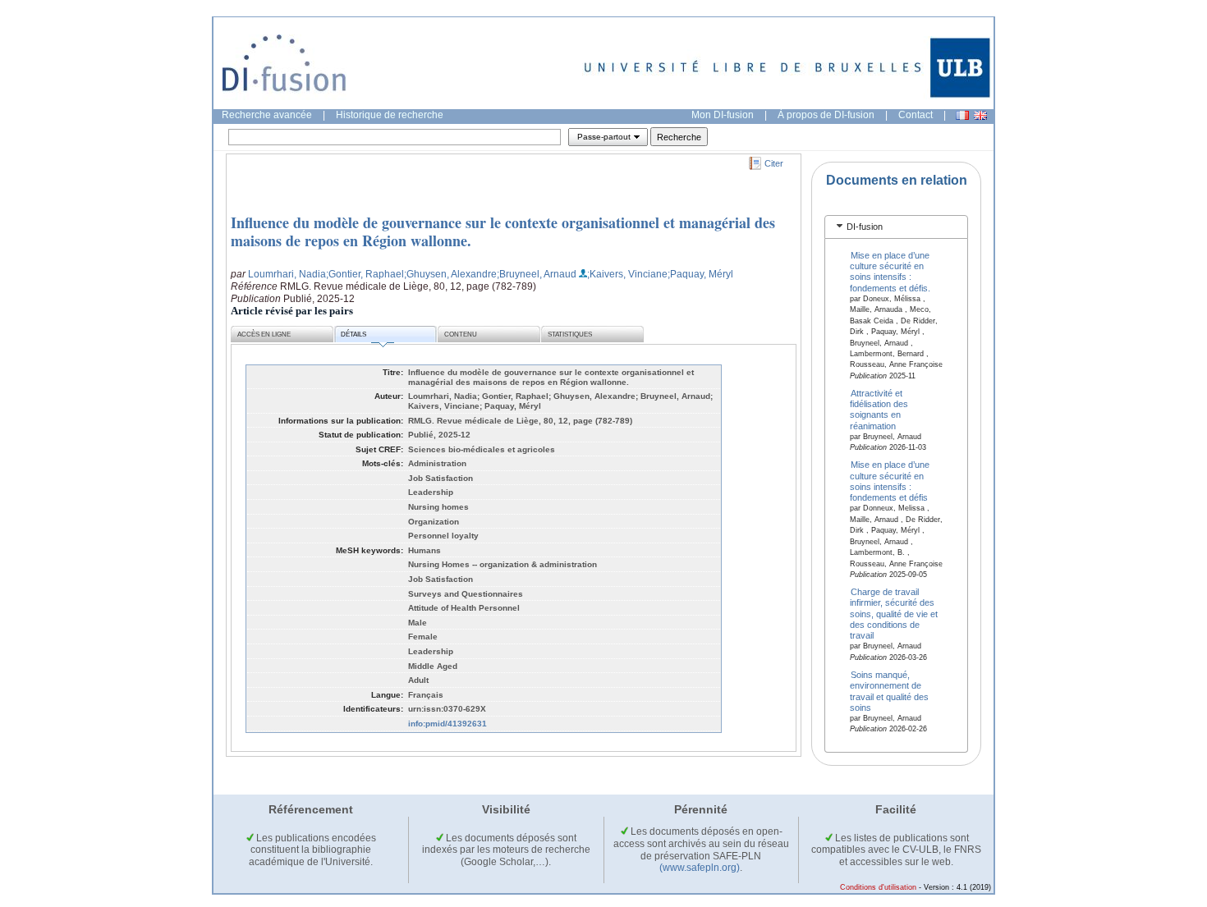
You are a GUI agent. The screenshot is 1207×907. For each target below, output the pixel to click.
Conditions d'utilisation (878, 887)
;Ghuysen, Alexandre (450, 274)
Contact (915, 115)
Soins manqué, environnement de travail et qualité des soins (889, 690)
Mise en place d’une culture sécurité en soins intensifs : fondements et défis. (890, 271)
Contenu (460, 334)
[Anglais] (980, 115)
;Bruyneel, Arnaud (536, 274)
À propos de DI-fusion (826, 115)
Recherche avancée (267, 115)
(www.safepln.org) (699, 867)
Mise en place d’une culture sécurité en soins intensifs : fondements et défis (890, 481)
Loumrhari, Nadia (287, 274)
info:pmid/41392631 (447, 723)
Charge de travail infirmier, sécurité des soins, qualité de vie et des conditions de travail (894, 613)
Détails (353, 334)
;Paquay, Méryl (700, 274)
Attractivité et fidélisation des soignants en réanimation (879, 408)
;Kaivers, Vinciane (627, 274)
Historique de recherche (389, 115)
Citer (773, 163)
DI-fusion (865, 226)
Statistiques (570, 334)
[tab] (896, 227)
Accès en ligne (264, 334)
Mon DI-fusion (722, 115)
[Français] (962, 115)
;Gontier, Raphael (365, 274)
